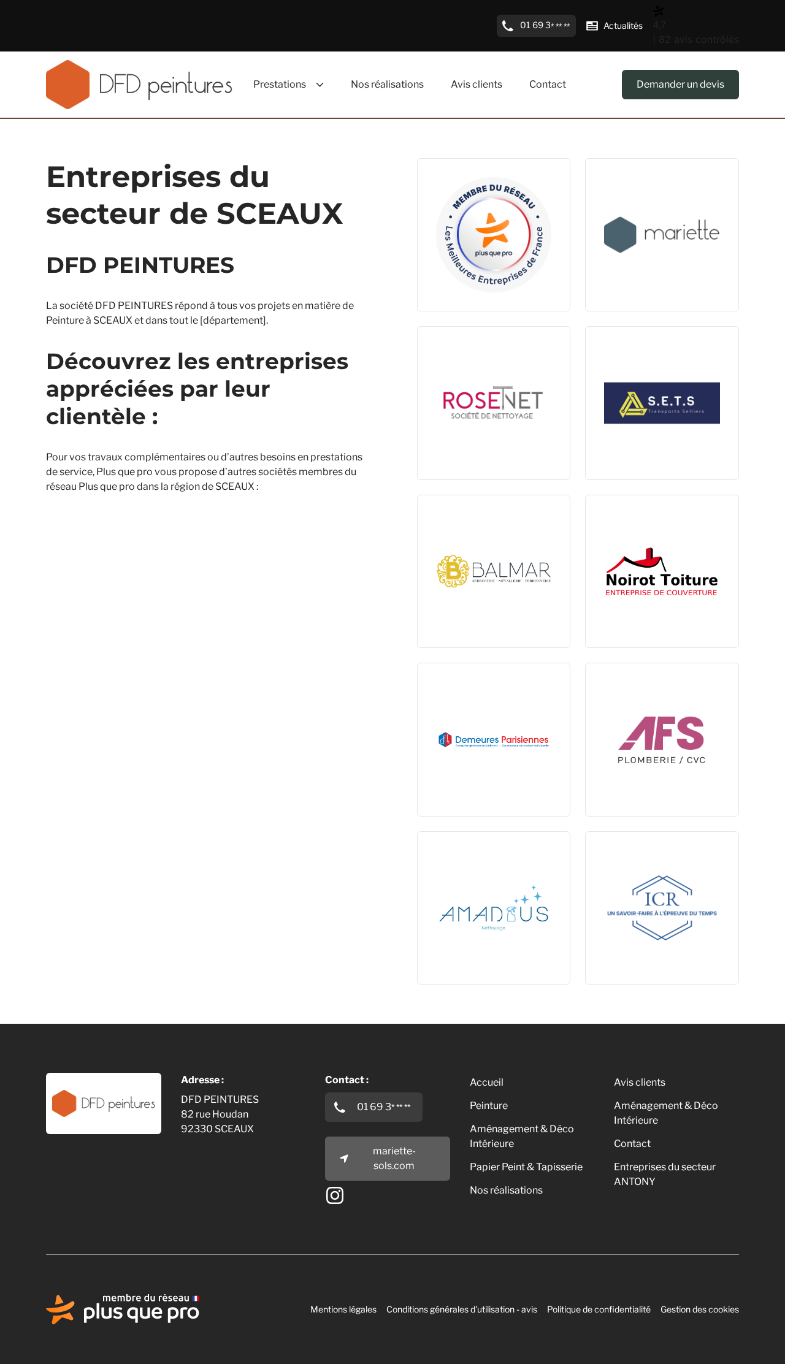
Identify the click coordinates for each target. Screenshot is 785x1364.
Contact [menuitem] (547, 84)
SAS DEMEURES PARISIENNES (469, 722)
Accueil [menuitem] (487, 1082)
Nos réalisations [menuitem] (387, 84)
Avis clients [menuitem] (476, 84)
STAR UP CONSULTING (485, 217)
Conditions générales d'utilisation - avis (461, 1309)
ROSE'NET (455, 386)
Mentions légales (343, 1309)
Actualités (623, 25)
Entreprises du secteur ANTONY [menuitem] (665, 1174)
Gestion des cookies (700, 1309)
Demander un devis (680, 84)
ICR (607, 890)
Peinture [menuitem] (489, 1105)
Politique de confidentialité (599, 1309)
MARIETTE (624, 217)
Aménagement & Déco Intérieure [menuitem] (522, 1136)
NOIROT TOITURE (640, 554)
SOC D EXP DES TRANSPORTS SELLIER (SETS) (655, 385)
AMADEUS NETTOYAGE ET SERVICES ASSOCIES (493, 890)
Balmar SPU (458, 554)
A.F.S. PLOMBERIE (641, 722)
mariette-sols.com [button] (394, 1158)
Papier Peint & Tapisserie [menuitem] (526, 1167)
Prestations (279, 84)
